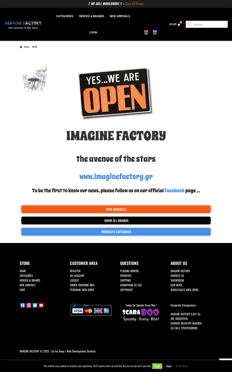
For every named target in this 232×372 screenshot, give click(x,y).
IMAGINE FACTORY (180, 271)
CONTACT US (177, 275)
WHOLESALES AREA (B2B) (184, 290)
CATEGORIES (64, 16)
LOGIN (93, 32)
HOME (23, 271)
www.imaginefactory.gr (116, 177)
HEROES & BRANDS (91, 16)
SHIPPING (125, 280)
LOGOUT (74, 280)
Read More (182, 366)
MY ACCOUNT (77, 275)
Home (26, 47)
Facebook (174, 190)
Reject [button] (168, 366)
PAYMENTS (126, 275)
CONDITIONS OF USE (131, 285)
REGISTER (75, 271)
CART (22, 290)
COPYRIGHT (126, 290)
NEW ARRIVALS (120, 16)
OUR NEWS (176, 285)
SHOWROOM (177, 280)
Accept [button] (157, 366)
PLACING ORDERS (129, 271)
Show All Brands (134, 3)
